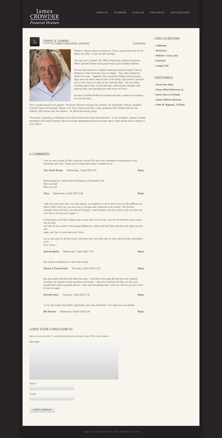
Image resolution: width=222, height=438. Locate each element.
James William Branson (168, 99)
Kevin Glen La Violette (168, 94)
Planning (120, 12)
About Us (102, 12)
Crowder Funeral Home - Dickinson (71, 43)
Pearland (160, 60)
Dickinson (161, 50)
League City (162, 65)
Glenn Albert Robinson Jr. (170, 89)
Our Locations (180, 12)
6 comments (139, 43)
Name (32, 383)
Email (32, 394)
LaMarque (161, 45)
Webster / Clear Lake (167, 55)
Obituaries (157, 12)
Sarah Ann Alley (164, 84)
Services (138, 12)
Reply (141, 170)
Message (34, 341)
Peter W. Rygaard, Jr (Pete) (170, 104)
